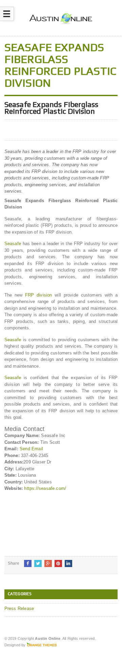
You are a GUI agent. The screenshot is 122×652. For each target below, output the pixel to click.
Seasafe (12, 243)
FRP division (38, 295)
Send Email (31, 448)
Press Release (19, 608)
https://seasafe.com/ (45, 488)
